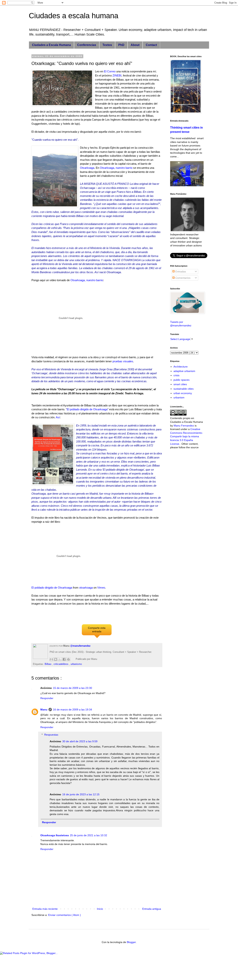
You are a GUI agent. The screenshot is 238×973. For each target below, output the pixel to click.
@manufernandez (80, 646)
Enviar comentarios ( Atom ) (64, 914)
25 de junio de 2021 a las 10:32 (88, 835)
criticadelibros (61, 664)
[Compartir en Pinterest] (68, 659)
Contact (151, 45)
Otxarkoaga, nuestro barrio (116, 167)
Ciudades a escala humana (73, 16)
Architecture (180, 366)
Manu (43, 709)
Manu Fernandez (184, 425)
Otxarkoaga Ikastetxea (54, 835)
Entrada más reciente (45, 908)
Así (58, 417)
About (135, 45)
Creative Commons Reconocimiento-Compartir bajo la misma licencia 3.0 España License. (186, 436)
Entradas (180, 271)
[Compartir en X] (60, 659)
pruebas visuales (122, 361)
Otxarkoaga (87, 167)
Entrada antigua (151, 908)
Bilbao (48, 664)
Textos (107, 45)
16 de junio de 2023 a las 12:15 (80, 794)
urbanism (178, 397)
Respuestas (51, 734)
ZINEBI (116, 75)
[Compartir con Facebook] (64, 659)
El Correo (109, 71)
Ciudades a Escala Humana (51, 45)
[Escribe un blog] (55, 659)
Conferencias (86, 45)
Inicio (100, 908)
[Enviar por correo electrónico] (51, 659)
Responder (46, 698)
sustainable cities (183, 388)
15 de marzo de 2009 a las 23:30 (72, 687)
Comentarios (182, 277)
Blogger (131, 942)
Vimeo (101, 587)
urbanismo (76, 664)
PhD (121, 45)
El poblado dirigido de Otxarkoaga (87, 409)
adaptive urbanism (184, 371)
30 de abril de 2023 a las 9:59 (79, 741)
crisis (176, 375)
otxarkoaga (86, 587)
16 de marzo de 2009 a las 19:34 (72, 709)
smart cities (180, 384)
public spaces (181, 379)
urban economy (182, 393)
